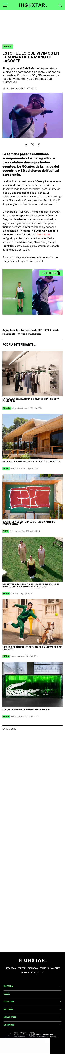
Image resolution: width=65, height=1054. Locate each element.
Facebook (8, 333)
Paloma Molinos (18, 468)
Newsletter (37, 972)
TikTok (22, 968)
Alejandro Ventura (20, 408)
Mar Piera (15, 593)
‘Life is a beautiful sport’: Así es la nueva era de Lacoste (32, 648)
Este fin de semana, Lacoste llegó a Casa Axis (31, 461)
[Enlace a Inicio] (32, 961)
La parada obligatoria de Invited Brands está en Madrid (30, 400)
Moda (7, 46)
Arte (5, 531)
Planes (7, 408)
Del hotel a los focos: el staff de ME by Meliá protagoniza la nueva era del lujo (30, 585)
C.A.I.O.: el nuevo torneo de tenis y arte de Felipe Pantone (28, 523)
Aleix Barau (44, 234)
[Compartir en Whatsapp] (39, 145)
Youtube (55, 968)
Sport (6, 468)
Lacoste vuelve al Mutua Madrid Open (26, 709)
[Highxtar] (33, 5)
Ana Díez (10, 88)
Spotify (25, 972)
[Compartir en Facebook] (26, 145)
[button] (5, 5)
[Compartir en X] (32, 145)
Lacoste (11, 728)
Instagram (34, 333)
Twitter (20, 333)
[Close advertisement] (47, 1041)
